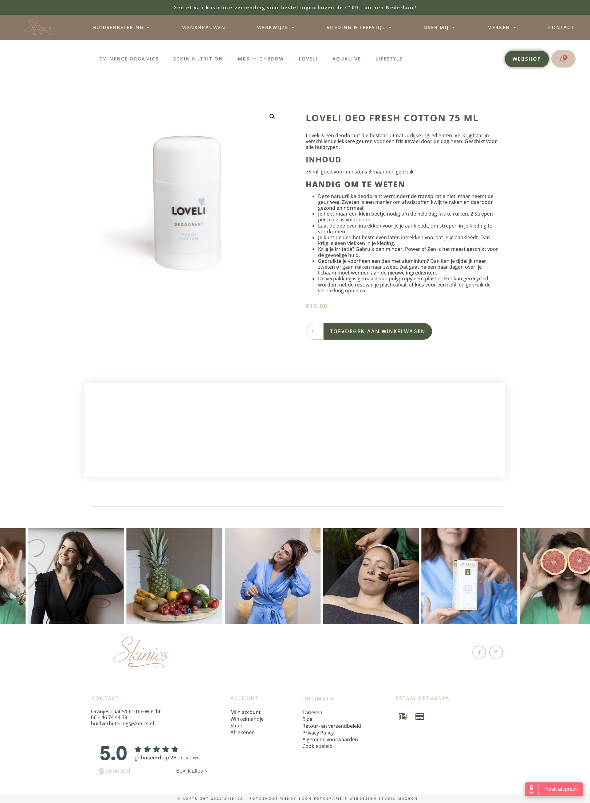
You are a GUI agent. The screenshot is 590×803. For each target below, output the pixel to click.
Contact (561, 27)
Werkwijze (272, 27)
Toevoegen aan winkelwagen (378, 331)
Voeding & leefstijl (356, 27)
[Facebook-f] (479, 652)
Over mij (436, 27)
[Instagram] (496, 652)
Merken (498, 27)
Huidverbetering (118, 27)
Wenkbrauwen (204, 27)
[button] (272, 116)
